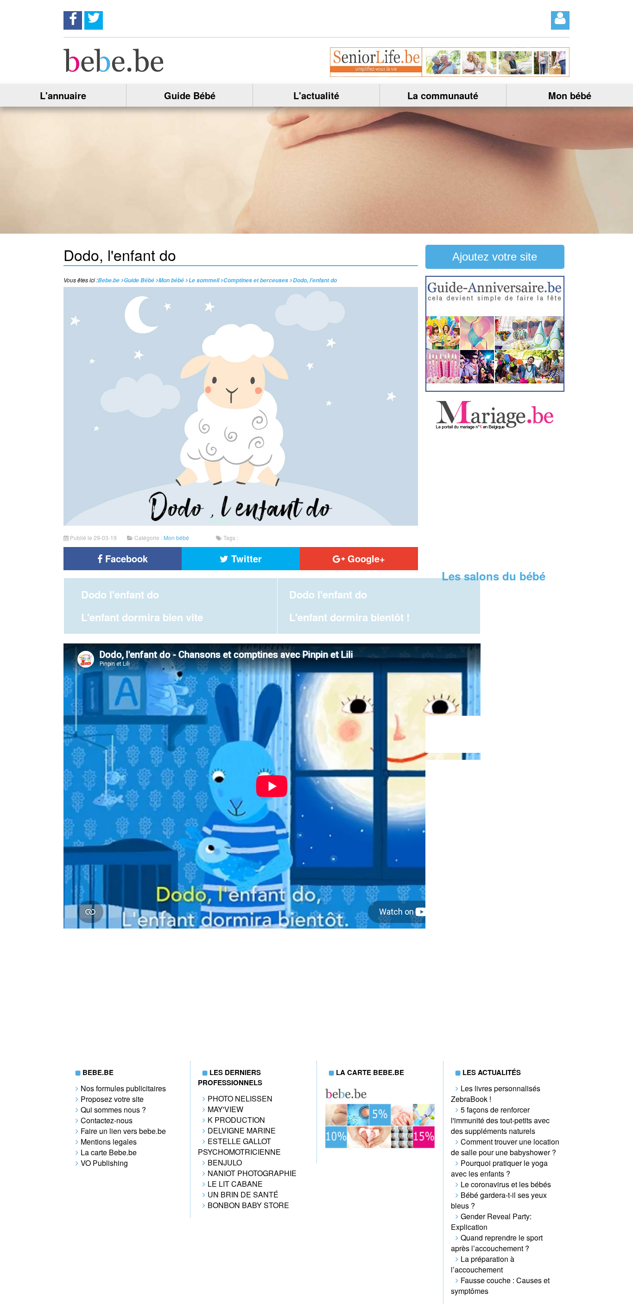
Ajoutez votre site (494, 256)
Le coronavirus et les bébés (506, 1184)
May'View (225, 1109)
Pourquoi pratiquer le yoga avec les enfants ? (499, 1168)
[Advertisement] (494, 501)
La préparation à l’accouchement (482, 1264)
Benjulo (225, 1162)
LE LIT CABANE (235, 1183)
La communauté (442, 95)
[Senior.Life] (450, 74)
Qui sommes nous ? (113, 1109)
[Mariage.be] (494, 428)
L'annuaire (63, 95)
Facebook (125, 558)
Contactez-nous (107, 1120)
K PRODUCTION (236, 1119)
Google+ (365, 558)
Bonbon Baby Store (248, 1205)
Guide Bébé (189, 95)
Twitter (245, 558)
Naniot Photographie (252, 1173)
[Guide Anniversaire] (494, 388)
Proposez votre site (112, 1099)
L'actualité (316, 95)
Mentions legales (109, 1141)
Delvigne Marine (242, 1130)
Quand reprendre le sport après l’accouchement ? (497, 1243)
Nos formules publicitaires (123, 1088)
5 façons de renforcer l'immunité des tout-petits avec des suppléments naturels (500, 1120)
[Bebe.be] (114, 69)
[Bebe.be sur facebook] (72, 17)
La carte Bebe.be (109, 1152)
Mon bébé (569, 95)
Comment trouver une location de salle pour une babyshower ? (505, 1147)
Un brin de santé (243, 1194)
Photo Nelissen (240, 1098)
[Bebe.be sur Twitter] (93, 17)
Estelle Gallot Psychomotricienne (239, 1146)
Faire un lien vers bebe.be (123, 1131)
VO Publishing (104, 1163)
